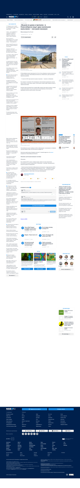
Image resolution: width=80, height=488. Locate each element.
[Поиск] (68, 17)
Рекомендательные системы (45, 470)
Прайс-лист (8, 415)
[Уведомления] (70, 17)
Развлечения (50, 422)
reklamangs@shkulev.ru (44, 460)
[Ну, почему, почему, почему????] (40, 229)
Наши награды (9, 419)
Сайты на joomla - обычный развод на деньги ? (47, 244)
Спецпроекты (63, 422)
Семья (49, 426)
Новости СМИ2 (24, 218)
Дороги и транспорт (26, 421)
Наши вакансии (9, 421)
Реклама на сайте (9, 414)
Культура (37, 417)
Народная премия (64, 424)
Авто (23, 414)
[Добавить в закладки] (52, 37)
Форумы (30, 14)
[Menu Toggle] (7, 17)
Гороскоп (45, 14)
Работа (49, 421)
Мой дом (38, 421)
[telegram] (23, 434)
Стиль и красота (64, 415)
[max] (31, 434)
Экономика (63, 421)
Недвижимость (9, 14)
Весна (23, 417)
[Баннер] (37, 20)
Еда (22, 422)
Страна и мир (63, 417)
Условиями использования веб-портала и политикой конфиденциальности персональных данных (56, 465)
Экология (62, 419)
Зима (37, 414)
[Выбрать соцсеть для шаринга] (55, 37)
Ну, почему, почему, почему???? (47, 228)
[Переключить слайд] (55, 256)
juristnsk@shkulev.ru (31, 468)
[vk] (26, 434)
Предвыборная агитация (11, 424)
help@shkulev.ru (13, 469)
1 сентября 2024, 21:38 (24, 34)
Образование (38, 426)
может (51, 152)
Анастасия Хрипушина (29, 173)
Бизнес (23, 415)
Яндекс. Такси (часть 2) (31, 235)
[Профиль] (73, 17)
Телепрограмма (36, 14)
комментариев (27, 37)
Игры (55, 14)
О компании (8, 417)
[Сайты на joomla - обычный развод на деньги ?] (40, 245)
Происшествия (51, 419)
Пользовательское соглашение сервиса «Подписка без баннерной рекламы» (53, 472)
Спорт (62, 414)
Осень (49, 415)
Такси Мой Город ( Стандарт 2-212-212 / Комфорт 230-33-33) (30, 229)
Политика (50, 417)
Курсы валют (51, 14)
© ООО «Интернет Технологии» (11, 474)
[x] (34, 434)
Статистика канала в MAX (11, 426)
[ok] (29, 434)
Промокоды (15, 14)
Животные (24, 424)
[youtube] (37, 434)
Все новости (12, 24)
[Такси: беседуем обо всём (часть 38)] (40, 237)
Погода (26, 14)
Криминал (38, 415)
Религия (49, 424)
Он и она (50, 414)
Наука (37, 422)
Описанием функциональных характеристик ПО (48, 464)
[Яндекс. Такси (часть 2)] (23, 237)
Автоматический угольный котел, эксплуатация (29, 244)
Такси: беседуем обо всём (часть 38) (47, 235)
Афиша (41, 14)
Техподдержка (9, 422)
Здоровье (24, 426)
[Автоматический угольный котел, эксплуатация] (23, 245)
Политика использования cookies (46, 469)
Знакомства (21, 14)
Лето (37, 419)
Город (23, 419)
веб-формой (24, 469)
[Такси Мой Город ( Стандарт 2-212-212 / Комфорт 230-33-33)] (23, 229)
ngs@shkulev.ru (18, 467)
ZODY (58, 14)
